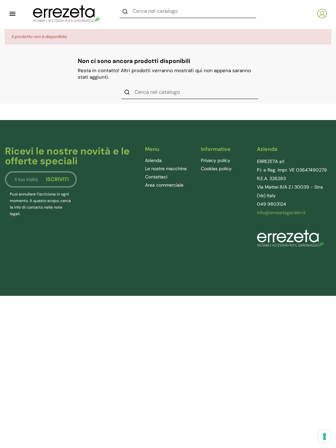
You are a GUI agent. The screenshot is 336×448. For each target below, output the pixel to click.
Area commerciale (164, 185)
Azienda (153, 160)
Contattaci (156, 177)
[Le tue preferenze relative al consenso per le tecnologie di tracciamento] (324, 436)
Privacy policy (215, 160)
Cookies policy (216, 169)
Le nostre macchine (166, 169)
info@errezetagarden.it (281, 212)
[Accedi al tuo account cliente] (322, 13)
